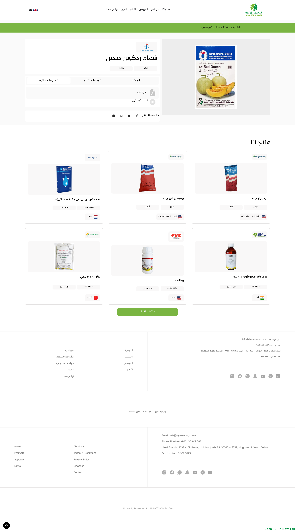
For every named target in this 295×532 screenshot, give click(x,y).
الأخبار (133, 10)
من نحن (155, 10)
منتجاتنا (166, 10)
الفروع (124, 10)
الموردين (143, 10)
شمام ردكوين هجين (210, 27)
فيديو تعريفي (140, 101)
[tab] (136, 81)
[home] (253, 10)
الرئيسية (236, 27)
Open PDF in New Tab (279, 529)
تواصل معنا (112, 10)
